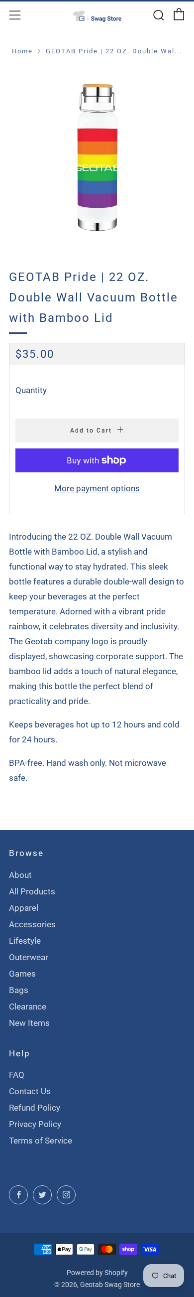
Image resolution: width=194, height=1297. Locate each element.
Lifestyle (25, 941)
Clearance (27, 1006)
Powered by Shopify (97, 1273)
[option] (97, 155)
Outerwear (28, 957)
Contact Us (30, 1091)
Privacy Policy (35, 1124)
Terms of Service (40, 1141)
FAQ (16, 1075)
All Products (32, 891)
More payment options (97, 488)
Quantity (31, 390)
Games (22, 974)
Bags (18, 990)
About (20, 875)
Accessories (32, 924)
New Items (29, 1023)
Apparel (23, 908)
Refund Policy (34, 1108)
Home (22, 51)
